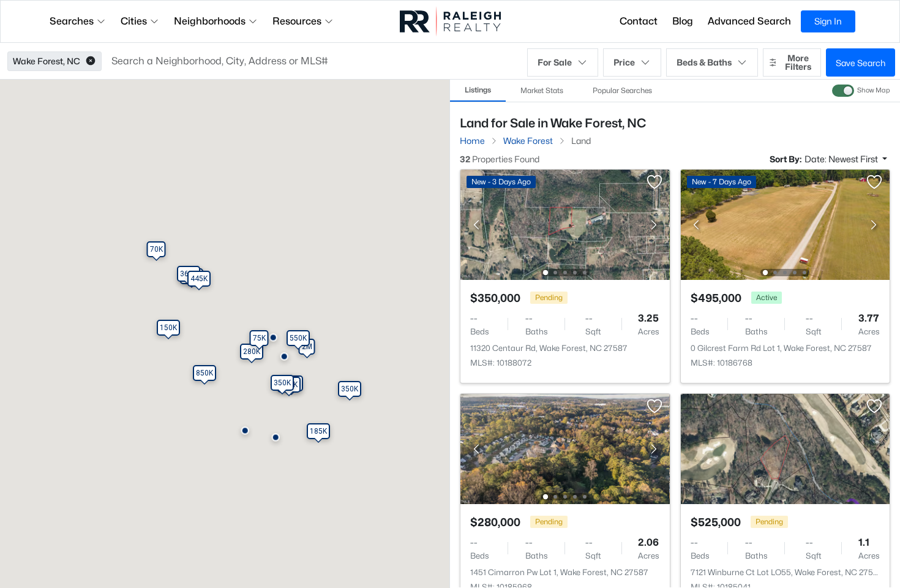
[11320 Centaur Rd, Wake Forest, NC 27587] (565, 224)
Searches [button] (72, 21)
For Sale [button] (555, 62)
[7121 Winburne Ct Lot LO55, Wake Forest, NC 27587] (785, 448)
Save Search (860, 63)
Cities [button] (134, 21)
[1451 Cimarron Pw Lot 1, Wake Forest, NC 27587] (565, 448)
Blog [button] (682, 21)
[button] (90, 61)
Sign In (828, 21)
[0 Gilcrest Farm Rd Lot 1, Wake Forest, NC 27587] (785, 224)
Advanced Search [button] (749, 21)
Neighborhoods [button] (210, 21)
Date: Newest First (842, 159)
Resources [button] (296, 21)
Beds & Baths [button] (704, 62)
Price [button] (624, 62)
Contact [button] (639, 21)
